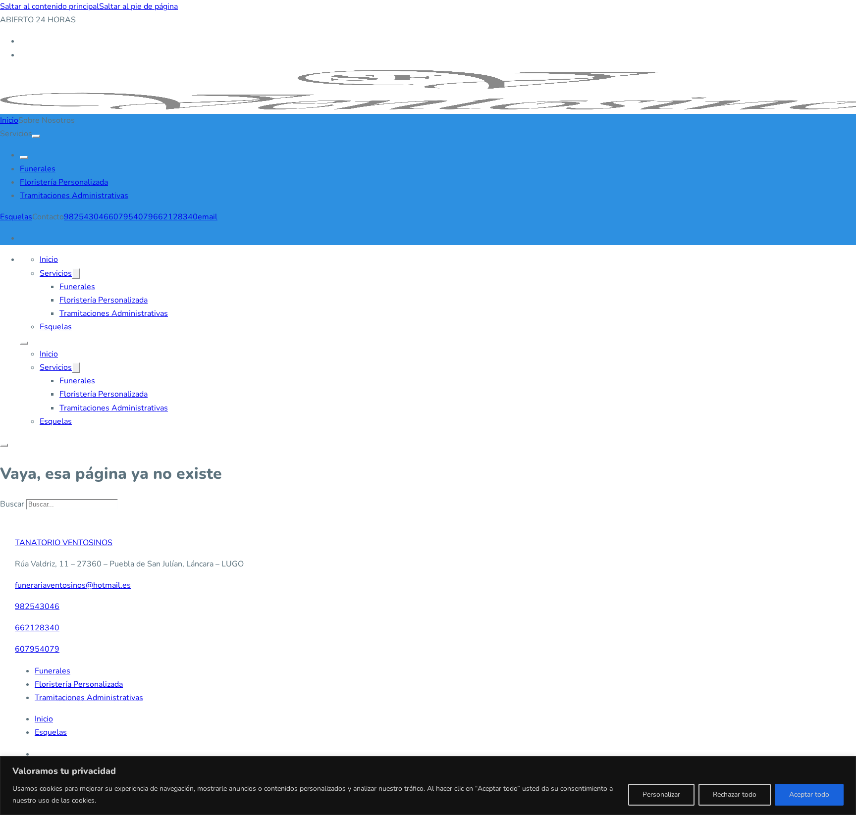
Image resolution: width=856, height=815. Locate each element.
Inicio (9, 120)
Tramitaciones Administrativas (74, 195)
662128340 (175, 216)
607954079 (130, 216)
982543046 (86, 216)
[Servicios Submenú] (76, 273)
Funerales (37, 168)
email (207, 216)
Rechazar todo (734, 794)
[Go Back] (24, 157)
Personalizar (661, 794)
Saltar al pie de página (138, 6)
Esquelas (16, 216)
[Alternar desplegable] (36, 136)
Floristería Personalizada (64, 182)
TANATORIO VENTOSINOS (63, 542)
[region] (428, 785)
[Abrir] (4, 445)
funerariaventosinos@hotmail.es (73, 585)
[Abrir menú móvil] (24, 343)
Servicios (56, 273)
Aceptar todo (809, 794)
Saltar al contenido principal (49, 6)
